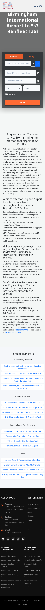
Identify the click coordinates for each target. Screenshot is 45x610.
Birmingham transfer (32, 556)
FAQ (18, 605)
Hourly (31, 56)
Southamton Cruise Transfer (31, 575)
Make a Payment (34, 504)
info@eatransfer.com (13, 332)
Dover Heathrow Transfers (30, 582)
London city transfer (9, 556)
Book (22, 103)
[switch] (6, 94)
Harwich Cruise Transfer (33, 560)
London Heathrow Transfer (8, 565)
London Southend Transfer (8, 575)
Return (12, 94)
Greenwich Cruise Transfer (30, 565)
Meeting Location (34, 508)
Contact (30, 516)
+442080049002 (21, 330)
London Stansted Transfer (11, 581)
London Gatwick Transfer (10, 560)
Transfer (13, 56)
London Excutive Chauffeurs (7, 586)
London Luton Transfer (10, 570)
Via (37, 63)
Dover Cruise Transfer (32, 570)
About (30, 512)
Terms (25, 605)
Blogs (30, 520)
